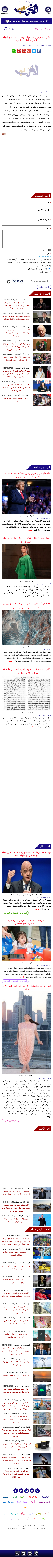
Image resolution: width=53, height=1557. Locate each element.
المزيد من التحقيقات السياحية (15, 913)
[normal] (9, 28)
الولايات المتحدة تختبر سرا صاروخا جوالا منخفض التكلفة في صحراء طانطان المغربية (16, 1433)
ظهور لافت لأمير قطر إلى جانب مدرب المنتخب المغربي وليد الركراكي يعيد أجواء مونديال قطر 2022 (16, 374)
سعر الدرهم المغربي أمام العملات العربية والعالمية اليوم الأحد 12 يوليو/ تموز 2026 (16, 1474)
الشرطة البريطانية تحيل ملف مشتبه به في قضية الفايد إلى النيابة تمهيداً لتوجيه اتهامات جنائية (16, 333)
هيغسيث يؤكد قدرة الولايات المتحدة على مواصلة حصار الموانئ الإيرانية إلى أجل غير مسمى (16, 1351)
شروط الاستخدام (45, 256)
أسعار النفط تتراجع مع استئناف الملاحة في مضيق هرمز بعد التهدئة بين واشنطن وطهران (16, 1460)
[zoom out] (13, 28)
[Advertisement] (26, 165)
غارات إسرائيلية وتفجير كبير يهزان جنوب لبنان (33, 21)
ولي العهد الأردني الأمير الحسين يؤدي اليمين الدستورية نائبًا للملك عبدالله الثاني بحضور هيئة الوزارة (16, 347)
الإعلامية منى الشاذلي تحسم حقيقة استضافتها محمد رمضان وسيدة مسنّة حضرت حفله (16, 388)
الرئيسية (48, 29)
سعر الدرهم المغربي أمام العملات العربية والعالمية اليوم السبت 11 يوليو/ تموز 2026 (16, 1419)
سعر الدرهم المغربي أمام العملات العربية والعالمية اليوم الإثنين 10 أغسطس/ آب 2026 (16, 1310)
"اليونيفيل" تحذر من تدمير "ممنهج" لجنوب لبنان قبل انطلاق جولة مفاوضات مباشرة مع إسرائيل (16, 1208)
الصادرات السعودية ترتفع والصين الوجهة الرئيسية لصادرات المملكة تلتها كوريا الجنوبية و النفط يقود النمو (16, 1406)
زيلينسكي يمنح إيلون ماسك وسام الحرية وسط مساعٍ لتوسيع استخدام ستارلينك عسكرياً (16, 305)
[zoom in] (5, 28)
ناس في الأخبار (37, 29)
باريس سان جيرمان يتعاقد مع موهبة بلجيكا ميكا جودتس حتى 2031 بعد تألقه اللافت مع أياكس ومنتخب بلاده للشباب (16, 1241)
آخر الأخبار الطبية (10, 1121)
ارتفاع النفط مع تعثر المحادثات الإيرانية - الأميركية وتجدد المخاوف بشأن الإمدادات (16, 1447)
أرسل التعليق (44, 287)
